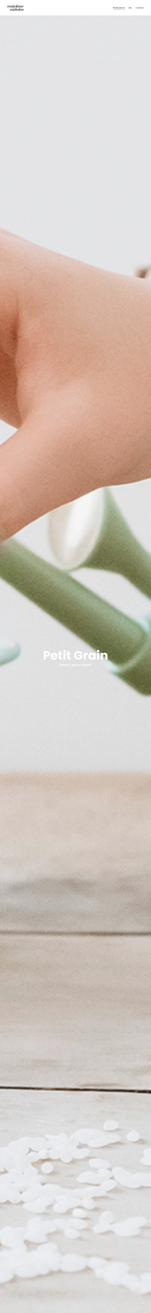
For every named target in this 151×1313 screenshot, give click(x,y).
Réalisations (119, 7)
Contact (140, 7)
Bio (130, 7)
